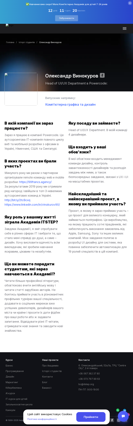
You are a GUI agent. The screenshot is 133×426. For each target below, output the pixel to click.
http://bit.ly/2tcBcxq (17, 200)
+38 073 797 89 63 (89, 378)
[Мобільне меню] (125, 28)
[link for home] (11, 30)
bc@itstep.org (86, 384)
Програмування (15, 371)
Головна (10, 42)
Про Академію (50, 365)
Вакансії (46, 387)
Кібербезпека (14, 387)
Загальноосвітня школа (19, 404)
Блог (45, 382)
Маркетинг (12, 382)
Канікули (10, 410)
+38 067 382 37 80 (89, 373)
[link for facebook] (112, 420)
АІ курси (10, 393)
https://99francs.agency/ (35, 182)
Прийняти (91, 417)
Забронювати (66, 18)
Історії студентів (27, 42)
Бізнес (9, 365)
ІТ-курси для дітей (16, 399)
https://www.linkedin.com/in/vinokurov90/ (32, 204)
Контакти (47, 376)
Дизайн (10, 376)
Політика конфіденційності (42, 419)
